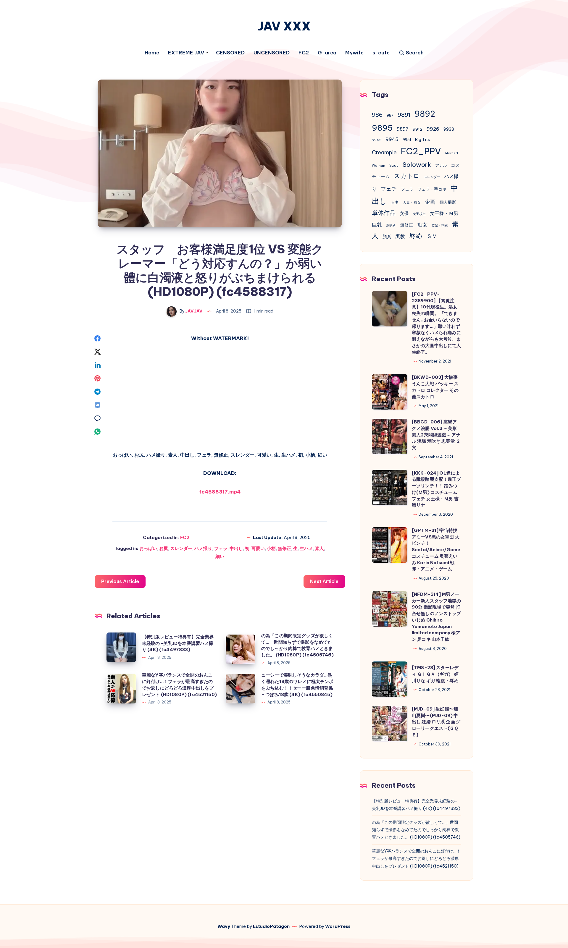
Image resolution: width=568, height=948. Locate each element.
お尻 (163, 548)
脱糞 (387, 236)
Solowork (416, 164)
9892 (424, 114)
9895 (382, 128)
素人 (319, 548)
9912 (417, 129)
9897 (403, 129)
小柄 (271, 548)
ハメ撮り (203, 548)
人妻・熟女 (412, 202)
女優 (404, 213)
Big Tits (422, 139)
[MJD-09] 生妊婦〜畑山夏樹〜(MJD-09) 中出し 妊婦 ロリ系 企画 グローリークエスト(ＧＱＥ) (436, 721)
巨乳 (377, 224)
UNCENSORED (272, 53)
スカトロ (407, 176)
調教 (400, 236)
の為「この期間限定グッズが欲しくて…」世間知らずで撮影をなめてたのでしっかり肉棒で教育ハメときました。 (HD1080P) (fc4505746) (416, 830)
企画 (430, 201)
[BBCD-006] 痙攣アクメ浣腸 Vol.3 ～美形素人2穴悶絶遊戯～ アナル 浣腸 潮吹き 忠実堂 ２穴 (436, 434)
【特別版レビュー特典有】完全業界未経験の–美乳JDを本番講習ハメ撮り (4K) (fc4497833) (178, 643)
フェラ (220, 548)
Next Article (324, 581)
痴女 (422, 224)
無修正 (284, 548)
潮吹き (391, 225)
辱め (415, 236)
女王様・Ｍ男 (444, 213)
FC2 (303, 53)
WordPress (338, 926)
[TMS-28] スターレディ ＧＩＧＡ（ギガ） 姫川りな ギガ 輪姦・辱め (435, 674)
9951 (407, 139)
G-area (327, 53)
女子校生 (419, 214)
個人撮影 (448, 202)
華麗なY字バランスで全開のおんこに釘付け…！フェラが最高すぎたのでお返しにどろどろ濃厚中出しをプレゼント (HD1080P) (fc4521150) (416, 858)
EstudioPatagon (271, 926)
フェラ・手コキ (431, 189)
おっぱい (148, 548)
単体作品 (384, 212)
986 (377, 114)
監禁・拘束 (440, 225)
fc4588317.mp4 (220, 491)
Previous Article (120, 581)
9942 (376, 140)
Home (152, 53)
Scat (393, 165)
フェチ (389, 188)
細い (219, 556)
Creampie (384, 152)
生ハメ (306, 548)
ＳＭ (432, 236)
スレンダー (181, 548)
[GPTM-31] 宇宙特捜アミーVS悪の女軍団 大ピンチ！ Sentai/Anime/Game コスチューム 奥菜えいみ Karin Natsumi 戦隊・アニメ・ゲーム (436, 550)
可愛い (258, 548)
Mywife (354, 53)
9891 (404, 114)
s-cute (381, 53)
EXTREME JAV (186, 53)
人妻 (395, 202)
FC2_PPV (421, 151)
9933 (448, 129)
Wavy (223, 926)
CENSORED (230, 53)
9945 (391, 139)
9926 (433, 129)
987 (390, 115)
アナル (441, 165)
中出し (236, 548)
